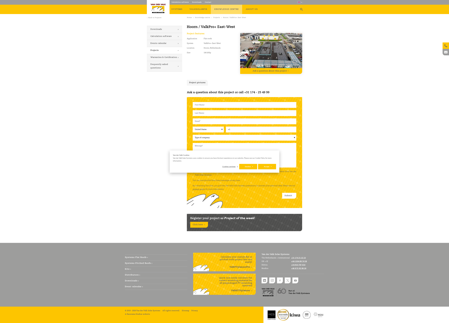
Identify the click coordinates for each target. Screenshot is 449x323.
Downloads (156, 29)
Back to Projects (154, 17)
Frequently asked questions (159, 66)
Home (189, 17)
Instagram (272, 280)
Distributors (132, 275)
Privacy (194, 311)
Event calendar (133, 287)
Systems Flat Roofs (136, 257)
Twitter (288, 280)
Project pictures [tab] (197, 83)
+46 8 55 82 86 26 (298, 268)
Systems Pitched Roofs (138, 263)
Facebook (280, 280)
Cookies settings (229, 167)
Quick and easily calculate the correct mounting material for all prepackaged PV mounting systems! (235, 284)
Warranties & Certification (163, 57)
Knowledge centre (202, 17)
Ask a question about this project (270, 71)
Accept (266, 167)
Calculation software (161, 36)
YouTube (295, 280)
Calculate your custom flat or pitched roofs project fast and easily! (236, 262)
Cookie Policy (260, 158)
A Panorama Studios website (137, 314)
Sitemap (185, 311)
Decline (248, 167)
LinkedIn (264, 280)
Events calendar (158, 43)
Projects (216, 17)
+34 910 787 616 (298, 265)
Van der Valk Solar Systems (158, 8)
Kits (127, 269)
